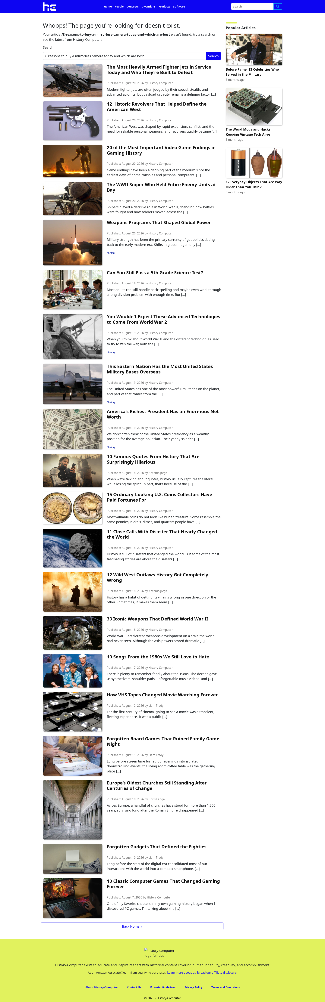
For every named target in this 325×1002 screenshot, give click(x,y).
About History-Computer (101, 998)
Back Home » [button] (132, 937)
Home (108, 17)
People (119, 17)
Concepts (133, 17)
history (111, 263)
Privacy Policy (193, 998)
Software (179, 17)
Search (48, 58)
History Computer (161, 94)
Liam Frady (156, 716)
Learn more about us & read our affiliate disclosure (202, 983)
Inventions (149, 17)
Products (164, 17)
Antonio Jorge (158, 483)
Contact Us (134, 998)
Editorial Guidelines (162, 998)
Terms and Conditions (225, 998)
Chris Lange (157, 810)
